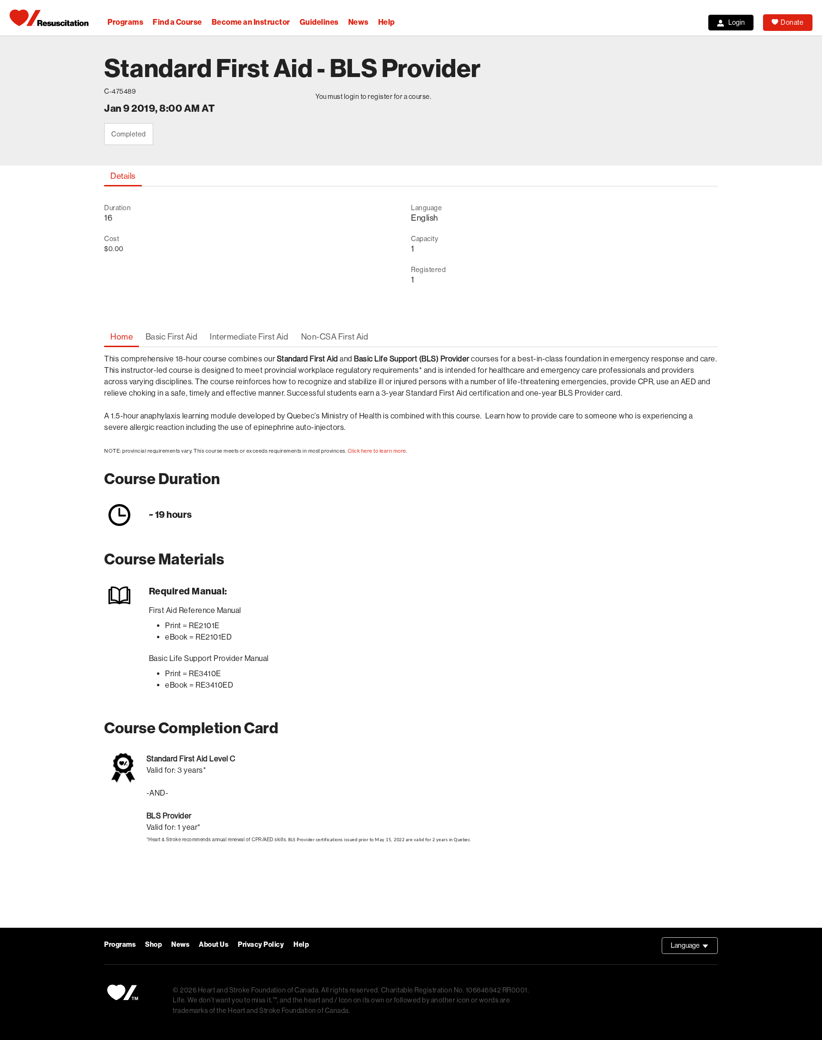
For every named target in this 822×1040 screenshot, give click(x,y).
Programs (125, 22)
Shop (153, 945)
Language (694, 948)
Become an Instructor (251, 22)
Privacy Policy (261, 945)
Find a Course (177, 22)
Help (386, 22)
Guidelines (319, 22)
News (358, 22)
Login (736, 22)
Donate (792, 22)
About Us (213, 945)
